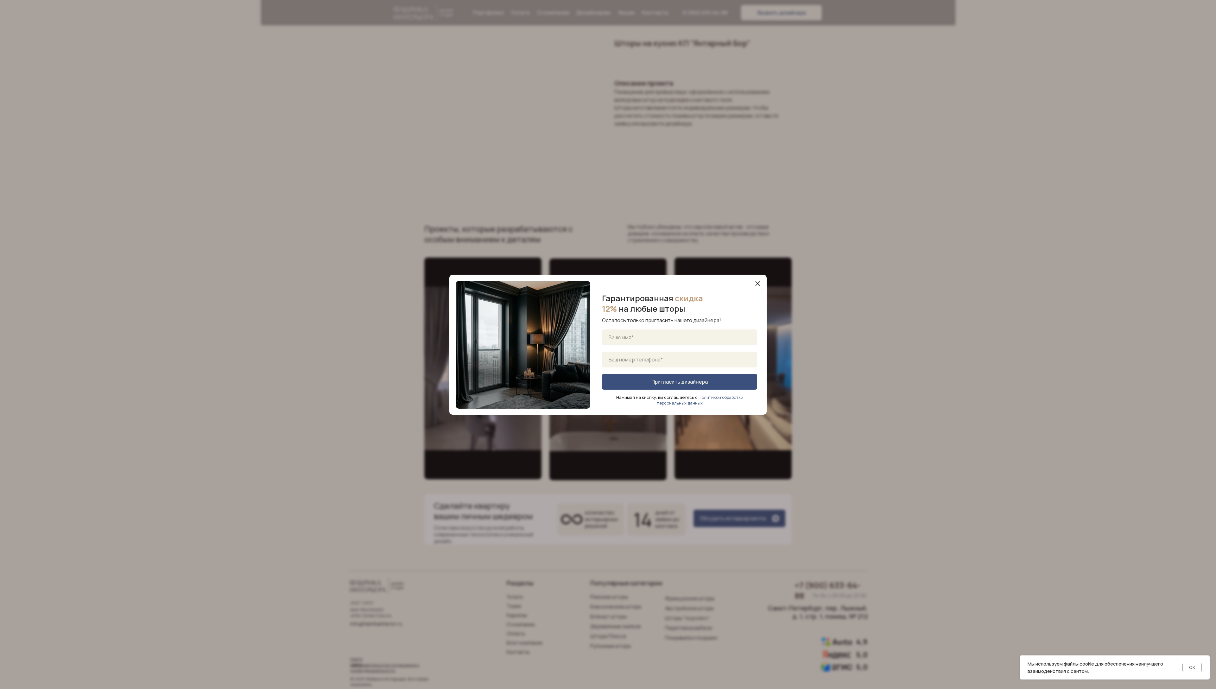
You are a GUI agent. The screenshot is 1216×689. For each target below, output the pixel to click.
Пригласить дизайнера (679, 381)
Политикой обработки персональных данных (700, 400)
